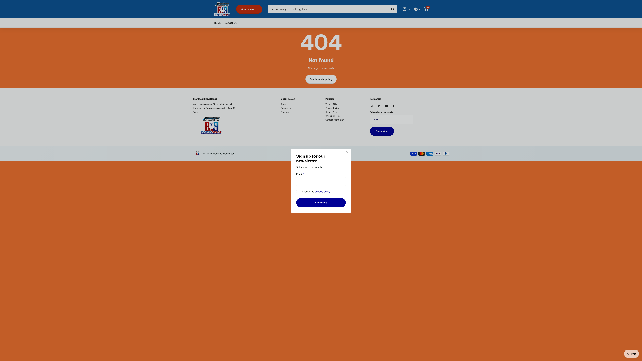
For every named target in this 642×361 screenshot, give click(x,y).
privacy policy (322, 191)
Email (300, 174)
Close (347, 152)
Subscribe (321, 202)
